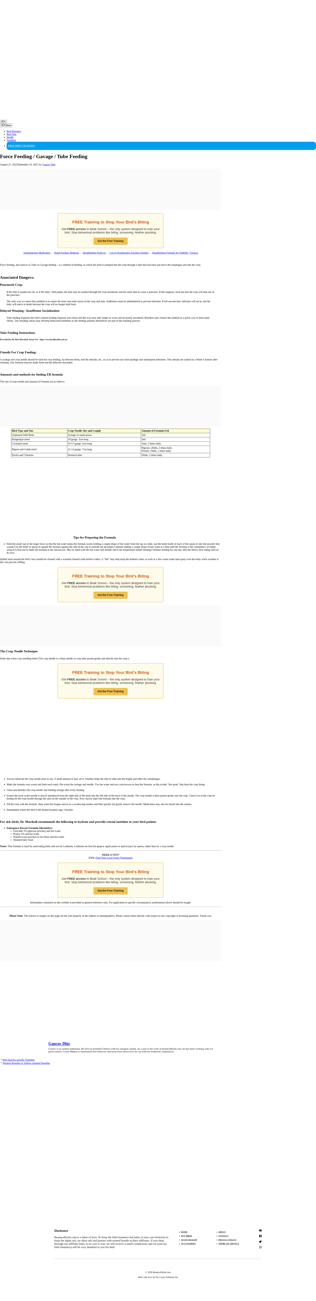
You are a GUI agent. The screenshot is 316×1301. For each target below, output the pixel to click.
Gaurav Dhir (59, 1043)
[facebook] (260, 1241)
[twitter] (260, 1236)
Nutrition (11, 140)
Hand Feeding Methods (66, 252)
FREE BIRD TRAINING (21, 145)
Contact (223, 1236)
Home (184, 1232)
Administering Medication (36, 252)
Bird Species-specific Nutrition (19, 1059)
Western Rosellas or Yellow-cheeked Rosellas (26, 1063)
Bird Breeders (14, 131)
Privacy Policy (227, 1240)
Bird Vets (11, 134)
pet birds (186, 1236)
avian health (189, 1240)
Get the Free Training (111, 241)
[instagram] (260, 1230)
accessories (188, 1244)
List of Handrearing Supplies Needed (129, 252)
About (222, 1232)
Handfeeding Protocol (94, 252)
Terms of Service (228, 1244)
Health (10, 137)
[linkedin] (260, 1247)
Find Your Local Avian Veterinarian (114, 857)
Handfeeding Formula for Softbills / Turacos (175, 252)
